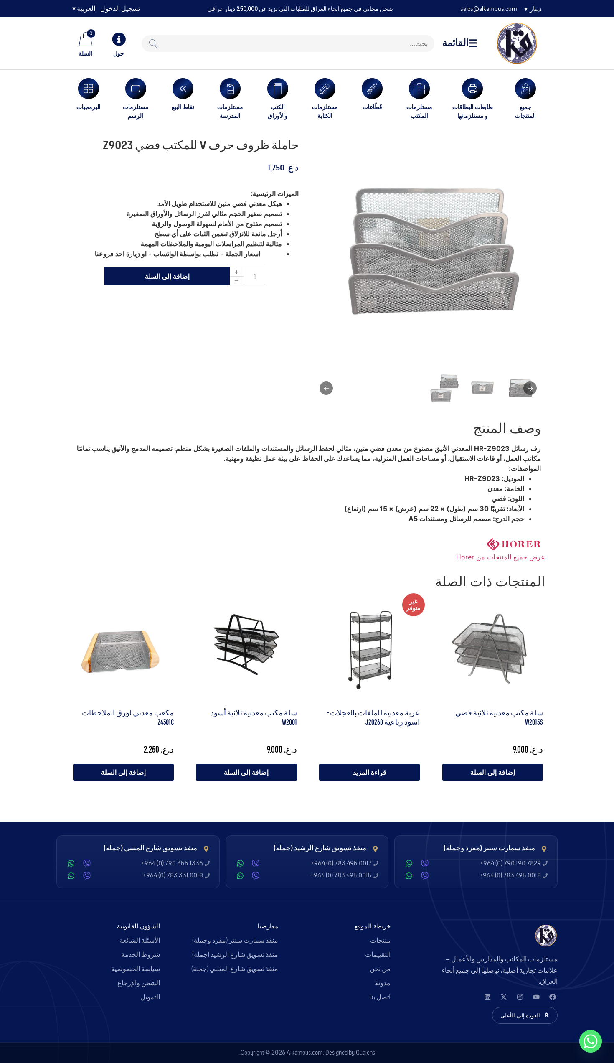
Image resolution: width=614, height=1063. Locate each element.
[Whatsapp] (590, 1041)
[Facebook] (552, 997)
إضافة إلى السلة (167, 276)
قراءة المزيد (369, 772)
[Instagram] (520, 997)
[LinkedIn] (487, 997)
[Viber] (425, 863)
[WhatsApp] (409, 863)
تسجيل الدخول (120, 9)
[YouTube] (536, 997)
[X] (503, 997)
